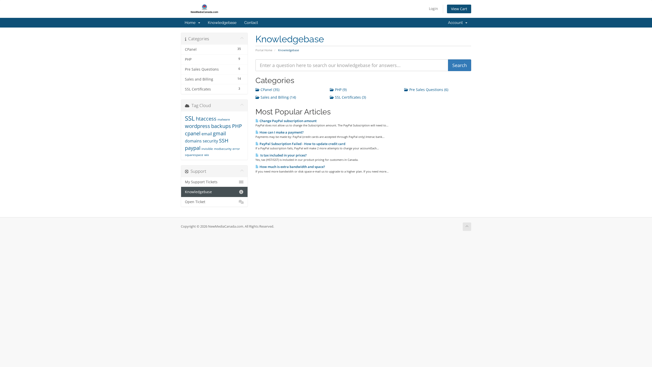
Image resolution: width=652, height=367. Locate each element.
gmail (219, 133)
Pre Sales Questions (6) (428, 89)
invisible (207, 149)
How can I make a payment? (281, 132)
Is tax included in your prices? (283, 155)
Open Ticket (195, 202)
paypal (192, 148)
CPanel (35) (269, 89)
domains (193, 141)
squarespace (194, 155)
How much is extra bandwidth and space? (292, 166)
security (210, 141)
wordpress (197, 126)
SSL (190, 118)
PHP (237, 126)
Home (191, 22)
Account (456, 22)
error (236, 149)
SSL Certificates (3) (350, 97)
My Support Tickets (201, 182)
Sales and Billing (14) (278, 97)
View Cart (459, 8)
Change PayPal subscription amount (288, 121)
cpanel (192, 133)
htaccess (206, 118)
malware (224, 119)
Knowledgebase (222, 22)
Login (433, 8)
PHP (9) (340, 89)
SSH (223, 140)
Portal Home (263, 50)
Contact (251, 22)
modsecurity (223, 149)
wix (206, 155)
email (206, 134)
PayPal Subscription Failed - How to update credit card (302, 143)
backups (221, 126)
